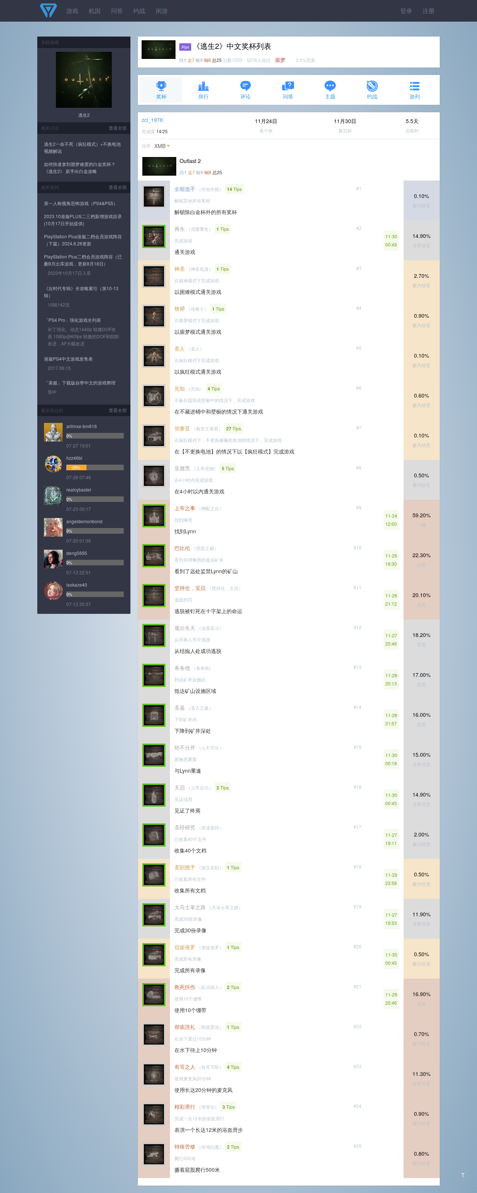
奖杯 (161, 96)
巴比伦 (182, 548)
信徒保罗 (184, 947)
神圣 (179, 268)
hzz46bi (74, 458)
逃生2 (84, 115)
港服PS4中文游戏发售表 (68, 358)
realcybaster (78, 489)
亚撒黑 (182, 468)
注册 (429, 10)
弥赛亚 (182, 428)
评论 (245, 96)
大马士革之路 (190, 907)
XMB (159, 146)
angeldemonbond (84, 521)
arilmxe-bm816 (81, 426)
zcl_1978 (152, 119)
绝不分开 (184, 747)
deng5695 (76, 553)
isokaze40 (76, 584)
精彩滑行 (184, 1106)
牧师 (179, 308)
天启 (179, 787)
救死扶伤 (184, 986)
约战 (139, 10)
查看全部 (118, 128)
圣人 (179, 348)
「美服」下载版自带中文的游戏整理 (80, 382)
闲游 (162, 10)
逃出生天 (184, 627)
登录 (406, 10)
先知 (179, 388)
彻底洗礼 (184, 1026)
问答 (117, 10)
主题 (330, 96)
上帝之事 (184, 508)
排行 (203, 96)
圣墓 (179, 707)
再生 (179, 228)
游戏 (72, 10)
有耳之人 (184, 1066)
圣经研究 (184, 827)
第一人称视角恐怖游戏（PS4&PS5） (81, 203)
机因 (95, 10)
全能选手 (184, 188)
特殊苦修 (184, 1146)
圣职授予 (184, 867)
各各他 (182, 667)
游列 (415, 96)
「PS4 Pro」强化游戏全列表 (72, 320)
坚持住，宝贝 (190, 587)
